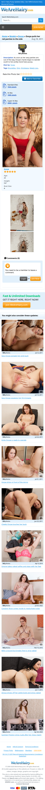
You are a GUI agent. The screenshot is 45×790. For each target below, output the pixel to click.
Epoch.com (14, 778)
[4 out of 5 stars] (28, 74)
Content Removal (22, 784)
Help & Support (18, 747)
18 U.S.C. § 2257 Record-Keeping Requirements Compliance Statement (22, 755)
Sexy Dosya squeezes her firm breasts (16, 398)
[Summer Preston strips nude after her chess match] (23, 714)
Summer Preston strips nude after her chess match (21, 735)
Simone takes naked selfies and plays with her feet (21, 566)
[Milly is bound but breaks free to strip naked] (23, 630)
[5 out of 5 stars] (31, 74)
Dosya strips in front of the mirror (15, 482)
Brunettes (12, 68)
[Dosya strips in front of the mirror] (23, 462)
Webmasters (19, 750)
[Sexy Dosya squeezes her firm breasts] (23, 377)
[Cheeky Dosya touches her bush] (23, 504)
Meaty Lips (34, 68)
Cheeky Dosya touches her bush (14, 524)
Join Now (35, 278)
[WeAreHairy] (22, 763)
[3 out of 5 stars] (26, 74)
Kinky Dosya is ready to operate (14, 440)
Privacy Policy (8, 750)
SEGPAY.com (9, 782)
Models (12, 36)
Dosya (21, 36)
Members (28, 750)
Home (4, 36)
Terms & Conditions (31, 747)
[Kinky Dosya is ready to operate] (23, 420)
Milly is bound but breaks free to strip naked (19, 651)
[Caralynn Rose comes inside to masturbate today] (23, 588)
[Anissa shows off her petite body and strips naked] (23, 672)
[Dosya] (22, 137)
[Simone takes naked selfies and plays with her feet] (23, 546)
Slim (18, 68)
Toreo (12, 65)
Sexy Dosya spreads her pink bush (15, 356)
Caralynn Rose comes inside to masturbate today (21, 608)
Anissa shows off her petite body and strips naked (21, 693)
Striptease (25, 68)
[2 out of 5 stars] (23, 74)
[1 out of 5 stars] (21, 74)
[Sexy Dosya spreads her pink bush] (23, 335)
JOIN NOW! (38, 27)
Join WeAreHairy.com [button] (17, 304)
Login (23, 278)
